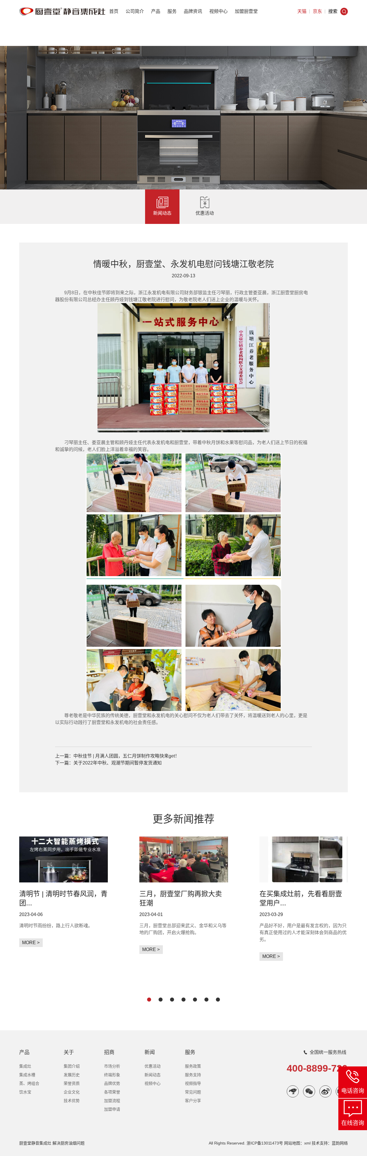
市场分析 (112, 1066)
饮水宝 (25, 1092)
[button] (149, 1000)
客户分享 (193, 1101)
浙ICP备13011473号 (265, 1143)
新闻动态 (162, 213)
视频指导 (193, 1083)
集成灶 (25, 1066)
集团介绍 (72, 1066)
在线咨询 (352, 1123)
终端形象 (112, 1075)
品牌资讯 (193, 11)
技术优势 (72, 1101)
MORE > (31, 942)
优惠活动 (205, 213)
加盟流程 (112, 1101)
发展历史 (72, 1075)
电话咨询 (352, 1091)
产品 (155, 11)
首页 (113, 11)
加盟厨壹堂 (246, 11)
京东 (317, 11)
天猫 (302, 11)
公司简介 (135, 11)
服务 (172, 11)
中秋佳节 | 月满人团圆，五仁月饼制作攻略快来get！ (126, 756)
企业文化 (72, 1092)
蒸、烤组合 (29, 1083)
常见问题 (193, 1092)
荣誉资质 (72, 1083)
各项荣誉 (112, 1092)
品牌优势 (112, 1083)
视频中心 (218, 11)
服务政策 (193, 1066)
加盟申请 (112, 1109)
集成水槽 (27, 1075)
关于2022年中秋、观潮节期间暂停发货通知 (117, 762)
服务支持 (193, 1075)
